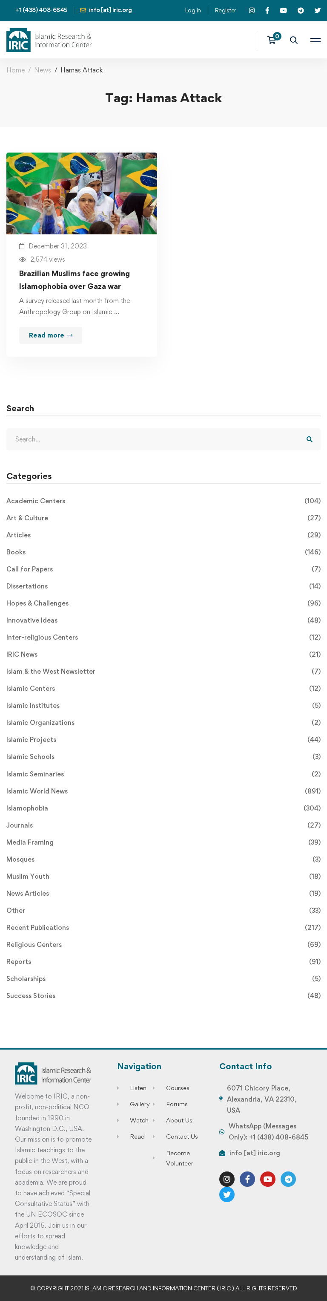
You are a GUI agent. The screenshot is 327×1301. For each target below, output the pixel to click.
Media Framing (163, 842)
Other (163, 910)
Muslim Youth (163, 876)
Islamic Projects (163, 740)
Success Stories (163, 996)
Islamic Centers (163, 688)
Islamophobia (163, 808)
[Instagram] (227, 1179)
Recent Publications (163, 927)
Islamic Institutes (163, 705)
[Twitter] (227, 1194)
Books (163, 552)
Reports (163, 962)
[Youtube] (267, 1179)
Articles (163, 535)
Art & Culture (163, 518)
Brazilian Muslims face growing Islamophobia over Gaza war (74, 280)
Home (15, 70)
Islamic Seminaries (163, 774)
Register (225, 10)
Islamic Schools (163, 757)
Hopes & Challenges (163, 603)
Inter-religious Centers (163, 637)
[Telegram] (288, 1179)
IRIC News (163, 654)
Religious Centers (163, 944)
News (42, 70)
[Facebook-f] (247, 1179)
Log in (193, 10)
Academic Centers (163, 501)
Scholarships (163, 979)
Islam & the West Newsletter (163, 671)
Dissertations (163, 586)
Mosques (163, 859)
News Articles (163, 893)
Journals (163, 825)
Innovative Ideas (163, 620)
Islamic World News (163, 791)
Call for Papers (163, 569)
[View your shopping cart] (274, 40)
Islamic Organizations (163, 722)
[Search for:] (163, 439)
